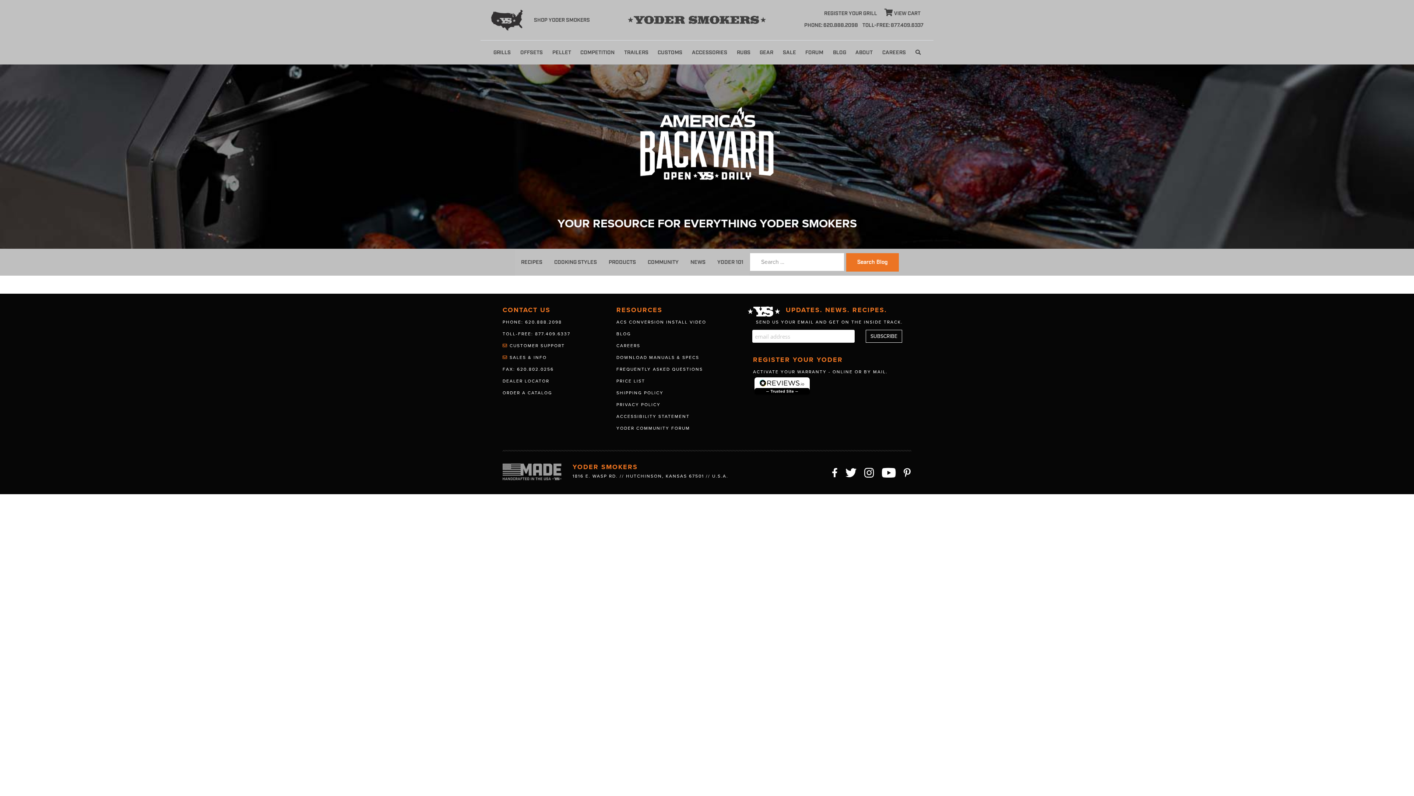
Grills (502, 52)
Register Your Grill (850, 13)
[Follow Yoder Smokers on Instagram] (869, 471)
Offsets (531, 52)
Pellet (561, 52)
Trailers (636, 52)
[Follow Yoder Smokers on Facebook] (835, 471)
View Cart (907, 13)
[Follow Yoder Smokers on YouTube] (889, 471)
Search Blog (872, 262)
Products (622, 262)
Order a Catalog (527, 392)
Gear (766, 52)
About (864, 52)
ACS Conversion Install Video (661, 322)
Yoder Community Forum (653, 428)
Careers (894, 52)
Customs (670, 52)
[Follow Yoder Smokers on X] (851, 471)
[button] (918, 52)
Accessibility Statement (653, 416)
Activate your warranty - (820, 371)
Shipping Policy (640, 392)
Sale (789, 52)
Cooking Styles (575, 262)
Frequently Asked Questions (659, 369)
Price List (630, 381)
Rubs (743, 52)
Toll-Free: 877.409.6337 (536, 333)
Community (663, 262)
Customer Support (536, 345)
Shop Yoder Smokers (562, 20)
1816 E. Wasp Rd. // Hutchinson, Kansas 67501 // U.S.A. (650, 476)
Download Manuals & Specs (657, 357)
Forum (814, 52)
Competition (597, 52)
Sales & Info (527, 357)
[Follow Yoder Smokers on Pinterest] (907, 471)
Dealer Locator (526, 381)
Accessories (709, 52)
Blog (839, 52)
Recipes (531, 262)
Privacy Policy (638, 404)
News (698, 262)
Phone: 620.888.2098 (831, 25)
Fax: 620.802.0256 (528, 369)
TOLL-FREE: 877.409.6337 (893, 25)
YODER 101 (730, 262)
